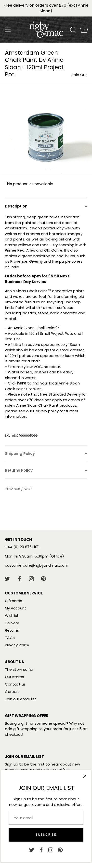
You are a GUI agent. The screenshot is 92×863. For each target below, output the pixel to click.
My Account (15, 608)
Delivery (12, 622)
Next (28, 488)
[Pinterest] (60, 849)
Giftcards (13, 600)
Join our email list (20, 699)
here (21, 383)
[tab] (46, 329)
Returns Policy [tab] (19, 470)
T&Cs (10, 637)
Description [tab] (16, 206)
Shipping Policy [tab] (20, 453)
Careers (12, 691)
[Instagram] (50, 849)
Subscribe (46, 834)
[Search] (73, 30)
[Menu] (7, 29)
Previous (13, 488)
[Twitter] (31, 849)
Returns (12, 630)
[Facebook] (41, 849)
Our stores (14, 676)
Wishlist (12, 615)
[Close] (84, 776)
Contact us (15, 684)
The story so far (19, 669)
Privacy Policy (17, 645)
